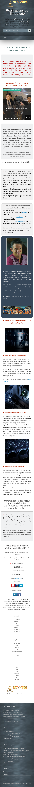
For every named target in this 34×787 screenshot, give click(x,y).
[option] (17, 104)
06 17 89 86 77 (17, 574)
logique (24, 212)
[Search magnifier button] (29, 30)
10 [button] (19, 118)
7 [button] (14, 118)
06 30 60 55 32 (17, 567)
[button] (26, 117)
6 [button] (13, 118)
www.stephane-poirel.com (18, 716)
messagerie (18, 578)
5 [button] (11, 118)
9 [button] (17, 118)
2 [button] (6, 118)
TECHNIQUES (19, 221)
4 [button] (10, 118)
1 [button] (5, 118)
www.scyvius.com (17, 712)
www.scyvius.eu (14, 710)
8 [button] (16, 118)
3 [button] (8, 118)
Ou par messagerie (8, 738)
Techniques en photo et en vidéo (12, 89)
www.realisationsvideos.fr (16, 714)
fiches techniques (10, 291)
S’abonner (5, 774)
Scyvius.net (28, 783)
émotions (20, 217)
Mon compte (6, 771)
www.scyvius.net (12, 718)
